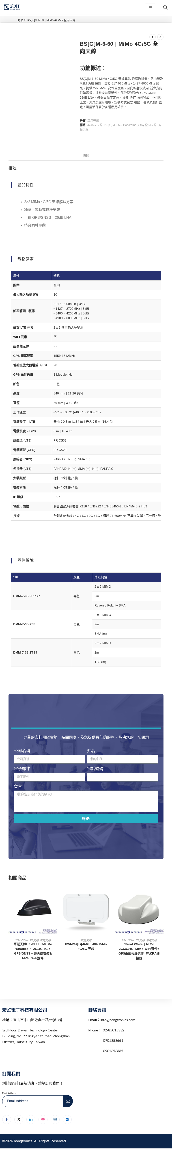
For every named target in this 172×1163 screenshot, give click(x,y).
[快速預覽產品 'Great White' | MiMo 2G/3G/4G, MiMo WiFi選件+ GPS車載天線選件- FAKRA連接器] (161, 892)
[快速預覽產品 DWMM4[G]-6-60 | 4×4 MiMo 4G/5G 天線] (108, 892)
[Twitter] (18, 1119)
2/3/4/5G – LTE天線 (27, 940)
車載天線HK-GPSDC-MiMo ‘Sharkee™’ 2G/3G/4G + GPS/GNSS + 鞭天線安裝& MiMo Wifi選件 (33, 951)
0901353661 (113, 1040)
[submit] (68, 1101)
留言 (18, 786)
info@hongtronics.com (117, 1020)
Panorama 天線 (133, 125)
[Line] (67, 1119)
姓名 (91, 751)
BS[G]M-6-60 (112, 125)
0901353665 (112, 1050)
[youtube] (43, 1119)
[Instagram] (55, 1119)
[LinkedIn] (30, 1119)
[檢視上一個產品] (152, 37)
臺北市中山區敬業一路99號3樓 (37, 1020)
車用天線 (93, 120)
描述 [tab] (86, 155)
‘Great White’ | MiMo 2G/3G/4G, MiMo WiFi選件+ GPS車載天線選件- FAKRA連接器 (139, 951)
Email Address (9, 1093)
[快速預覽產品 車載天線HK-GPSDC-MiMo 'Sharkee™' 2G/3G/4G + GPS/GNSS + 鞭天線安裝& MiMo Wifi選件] (55, 892)
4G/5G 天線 (95, 125)
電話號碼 (95, 769)
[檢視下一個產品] (160, 37)
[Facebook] (6, 1119)
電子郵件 (22, 769)
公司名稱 (22, 751)
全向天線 (151, 125)
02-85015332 (113, 1030)
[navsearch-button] (165, 7)
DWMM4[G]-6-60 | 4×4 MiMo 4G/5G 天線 (86, 946)
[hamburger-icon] (150, 8)
